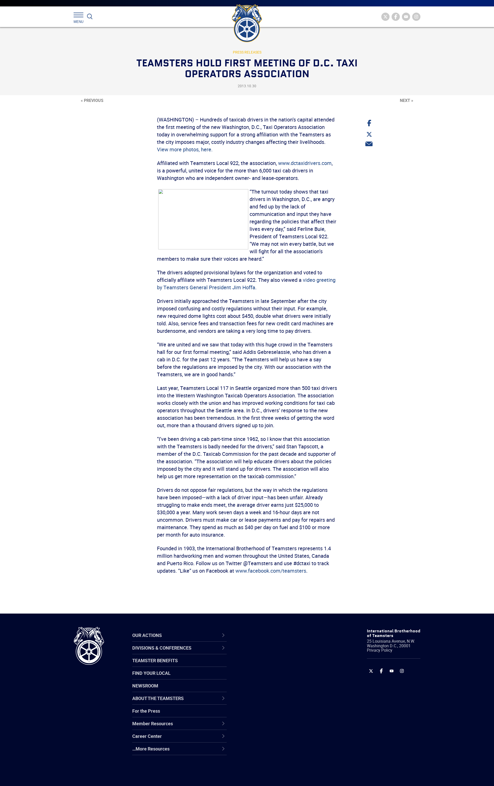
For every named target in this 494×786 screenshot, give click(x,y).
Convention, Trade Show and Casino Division (282, 714)
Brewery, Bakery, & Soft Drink (274, 677)
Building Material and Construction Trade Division (280, 689)
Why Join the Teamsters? (271, 653)
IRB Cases (255, 715)
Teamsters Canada (264, 690)
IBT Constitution (261, 702)
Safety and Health (263, 677)
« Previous (92, 100)
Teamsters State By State (271, 653)
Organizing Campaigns (268, 653)
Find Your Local (151, 673)
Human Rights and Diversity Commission (273, 764)
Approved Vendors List (268, 702)
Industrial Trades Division (270, 776)
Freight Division (260, 752)
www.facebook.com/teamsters (270, 570)
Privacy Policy (379, 650)
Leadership (256, 665)
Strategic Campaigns (266, 665)
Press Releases (247, 52)
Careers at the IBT (263, 665)
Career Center (262, 635)
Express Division (261, 727)
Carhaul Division (261, 702)
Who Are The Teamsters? (271, 653)
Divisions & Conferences (274, 635)
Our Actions (259, 635)
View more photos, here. (185, 149)
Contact (253, 653)
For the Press (146, 711)
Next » (406, 100)
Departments (258, 690)
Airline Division (260, 653)
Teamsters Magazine (266, 665)
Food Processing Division (270, 739)
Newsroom (145, 686)
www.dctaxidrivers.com (305, 163)
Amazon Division (262, 665)
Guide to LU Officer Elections (274, 715)
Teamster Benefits (155, 660)
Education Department (268, 665)
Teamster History (262, 677)
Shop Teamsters (262, 677)
